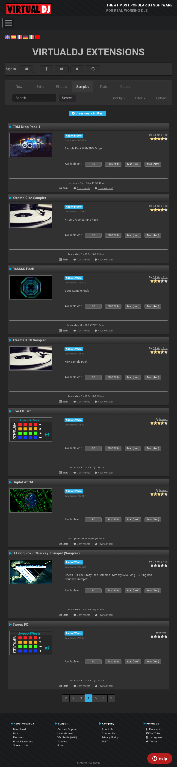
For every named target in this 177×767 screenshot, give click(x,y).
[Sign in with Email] (27, 69)
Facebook (154, 729)
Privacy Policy (110, 737)
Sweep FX (20, 624)
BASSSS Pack (23, 269)
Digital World (23, 482)
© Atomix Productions (88, 762)
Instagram (155, 737)
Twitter (153, 741)
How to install (105, 188)
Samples (82, 86)
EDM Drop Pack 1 (26, 127)
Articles (62, 741)
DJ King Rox (160, 135)
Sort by (118, 98)
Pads (104, 86)
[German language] (25, 37)
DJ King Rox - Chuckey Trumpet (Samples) (46, 553)
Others (125, 86)
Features (18, 737)
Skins (40, 86)
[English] (7, 37)
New (19, 86)
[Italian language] (31, 37)
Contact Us (108, 733)
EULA (105, 741)
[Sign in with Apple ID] (77, 69)
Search (67, 98)
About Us (107, 729)
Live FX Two (22, 411)
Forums (62, 745)
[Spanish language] (13, 37)
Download (19, 729)
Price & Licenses (23, 741)
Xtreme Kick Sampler (29, 340)
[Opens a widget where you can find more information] (159, 759)
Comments (83, 188)
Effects (61, 86)
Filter (139, 98)
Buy (15, 733)
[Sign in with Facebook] (46, 69)
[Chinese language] (37, 37)
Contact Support (67, 729)
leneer (163, 419)
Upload (161, 98)
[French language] (19, 37)
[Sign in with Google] (93, 69)
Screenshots (20, 745)
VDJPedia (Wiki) (67, 737)
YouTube (154, 733)
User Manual (65, 733)
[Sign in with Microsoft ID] (62, 69)
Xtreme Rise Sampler (29, 198)
